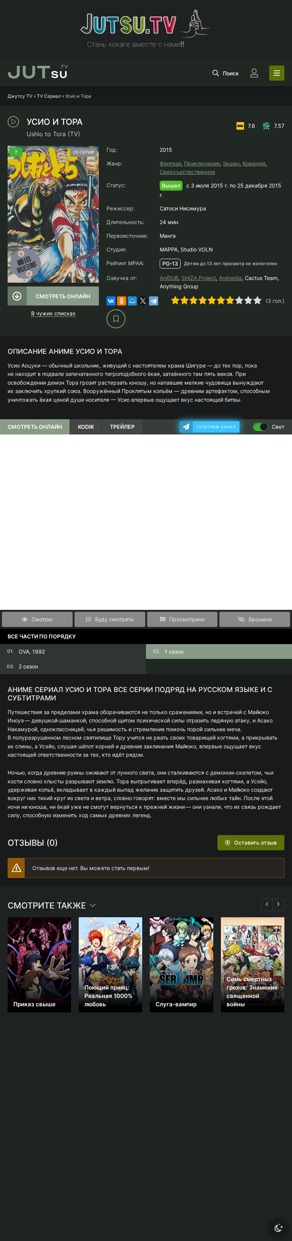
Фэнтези (170, 163)
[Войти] (254, 73)
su (38, 73)
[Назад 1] (267, 904)
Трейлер (122, 426)
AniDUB (169, 278)
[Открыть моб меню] (276, 73)
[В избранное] (115, 318)
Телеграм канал (216, 427)
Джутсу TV (20, 96)
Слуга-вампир (176, 1004)
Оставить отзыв (255, 842)
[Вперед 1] (278, 904)
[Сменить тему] (278, 1227)
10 (257, 300)
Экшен (231, 163)
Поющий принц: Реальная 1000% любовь (108, 996)
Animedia (230, 278)
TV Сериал (49, 96)
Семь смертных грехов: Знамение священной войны (252, 991)
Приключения (202, 163)
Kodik (86, 426)
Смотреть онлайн (63, 296)
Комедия (254, 163)
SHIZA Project (198, 278)
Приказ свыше (34, 1004)
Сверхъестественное (187, 172)
